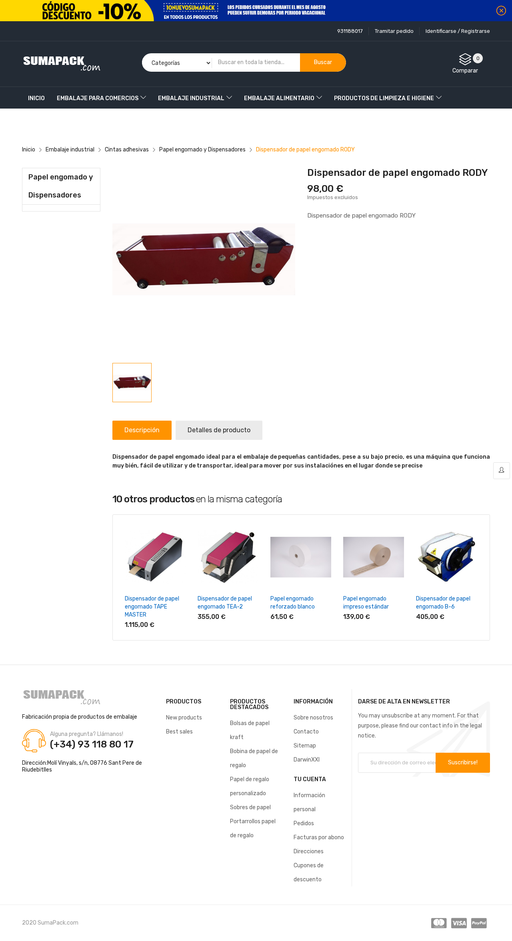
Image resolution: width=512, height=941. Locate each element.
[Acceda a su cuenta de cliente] (502, 471)
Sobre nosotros (313, 717)
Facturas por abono (319, 837)
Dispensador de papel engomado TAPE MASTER (152, 606)
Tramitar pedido (394, 31)
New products (184, 717)
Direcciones (309, 851)
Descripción (142, 430)
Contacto (306, 731)
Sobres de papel (250, 807)
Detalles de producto (219, 430)
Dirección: (34, 763)
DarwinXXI (307, 759)
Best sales (179, 731)
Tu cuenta (310, 779)
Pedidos (304, 823)
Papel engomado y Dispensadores (60, 186)
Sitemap (305, 745)
